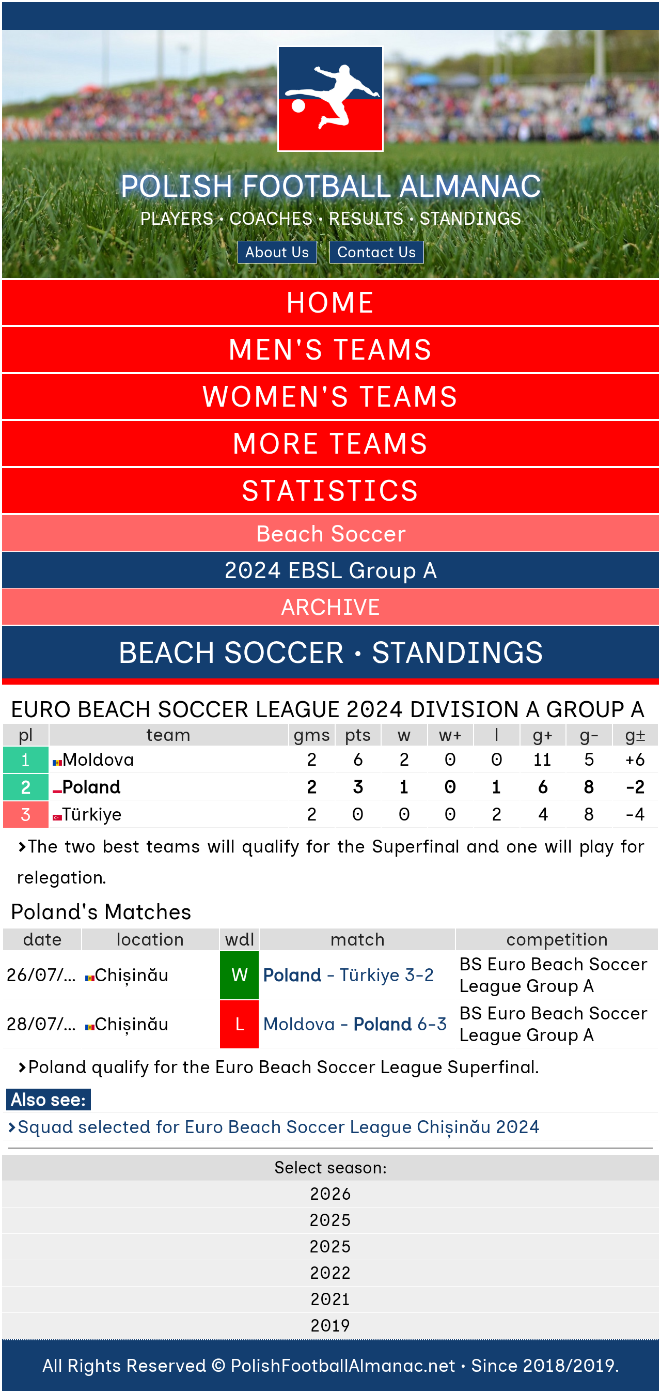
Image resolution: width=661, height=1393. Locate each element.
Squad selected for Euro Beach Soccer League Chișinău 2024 (279, 1127)
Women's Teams (330, 396)
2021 (330, 1299)
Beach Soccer (331, 533)
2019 (330, 1326)
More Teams (330, 443)
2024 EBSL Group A (330, 570)
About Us (277, 252)
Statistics (330, 490)
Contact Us (376, 252)
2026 (331, 1194)
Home (330, 302)
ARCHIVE (330, 607)
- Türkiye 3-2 (348, 975)
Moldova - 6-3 (355, 1024)
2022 (330, 1273)
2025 (330, 1220)
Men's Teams (330, 349)
